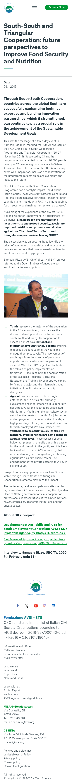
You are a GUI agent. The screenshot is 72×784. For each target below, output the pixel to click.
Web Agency (43, 778)
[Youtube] (36, 606)
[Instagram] (44, 606)
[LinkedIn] (53, 606)
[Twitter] (26, 606)
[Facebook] (18, 606)
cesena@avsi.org (14, 742)
